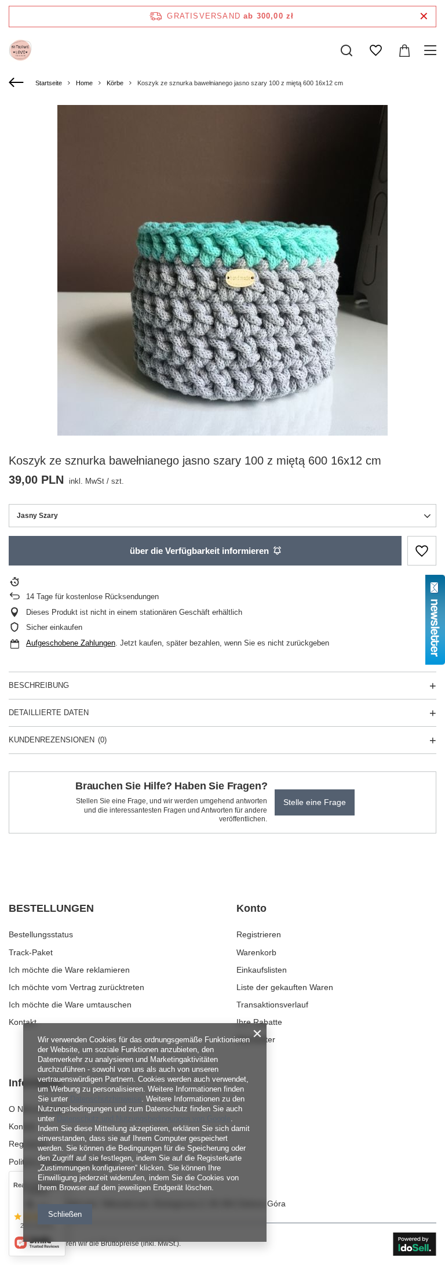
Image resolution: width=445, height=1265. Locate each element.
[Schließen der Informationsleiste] (424, 16)
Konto (251, 908)
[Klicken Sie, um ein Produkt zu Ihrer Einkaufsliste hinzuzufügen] (421, 551)
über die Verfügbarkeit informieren (199, 551)
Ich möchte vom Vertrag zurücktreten (76, 987)
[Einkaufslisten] (375, 50)
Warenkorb (256, 952)
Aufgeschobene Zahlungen (70, 643)
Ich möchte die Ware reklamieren (69, 969)
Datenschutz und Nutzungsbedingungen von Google (144, 1118)
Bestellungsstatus (41, 934)
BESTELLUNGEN (51, 908)
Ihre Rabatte (259, 1022)
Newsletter (255, 1039)
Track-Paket (31, 952)
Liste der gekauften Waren (284, 987)
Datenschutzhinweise (105, 1098)
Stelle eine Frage (314, 802)
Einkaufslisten (261, 969)
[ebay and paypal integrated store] (414, 1244)
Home (84, 82)
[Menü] (432, 50)
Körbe (115, 82)
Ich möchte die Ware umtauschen (70, 1004)
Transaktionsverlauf (272, 1004)
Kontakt (23, 1022)
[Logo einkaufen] (20, 50)
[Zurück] (17, 83)
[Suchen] (346, 50)
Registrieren (258, 934)
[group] (222, 270)
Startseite (48, 82)
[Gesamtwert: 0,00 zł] (404, 50)
